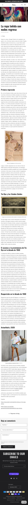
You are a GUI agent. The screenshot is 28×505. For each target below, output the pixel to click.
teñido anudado (19, 388)
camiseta (3, 73)
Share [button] (3, 36)
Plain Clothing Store (13, 496)
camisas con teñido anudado (15, 315)
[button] (2, 4)
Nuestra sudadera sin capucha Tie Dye (11, 363)
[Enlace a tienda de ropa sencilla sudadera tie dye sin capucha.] (14, 345)
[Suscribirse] (23, 466)
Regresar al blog (14, 413)
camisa (4, 63)
